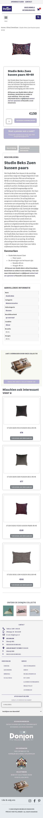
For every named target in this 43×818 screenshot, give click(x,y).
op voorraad (10, 318)
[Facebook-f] (34, 801)
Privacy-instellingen (14, 812)
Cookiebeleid (28, 690)
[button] (6, 17)
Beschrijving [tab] (11, 148)
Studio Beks (10, 296)
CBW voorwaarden (29, 666)
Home (3, 27)
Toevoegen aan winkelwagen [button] (21, 438)
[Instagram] (30, 801)
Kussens (9, 310)
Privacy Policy (28, 686)
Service (26, 670)
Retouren (27, 678)
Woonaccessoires (12, 303)
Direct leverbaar (12, 27)
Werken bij (7, 674)
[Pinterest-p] (39, 801)
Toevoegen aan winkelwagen (25, 120)
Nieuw (8, 325)
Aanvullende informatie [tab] (25, 149)
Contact (28, 2)
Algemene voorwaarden (31, 682)
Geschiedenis (8, 670)
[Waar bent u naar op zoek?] (38, 17)
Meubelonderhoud (30, 674)
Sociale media (8, 678)
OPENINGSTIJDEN (17, 2)
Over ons (6, 666)
